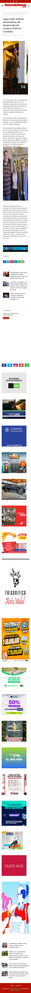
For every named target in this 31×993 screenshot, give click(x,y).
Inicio (4, 13)
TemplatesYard (16, 988)
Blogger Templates (15, 990)
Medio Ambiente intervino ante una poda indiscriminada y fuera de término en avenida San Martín (19, 975)
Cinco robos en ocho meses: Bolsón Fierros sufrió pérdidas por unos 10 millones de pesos (19, 965)
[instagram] (17, 1)
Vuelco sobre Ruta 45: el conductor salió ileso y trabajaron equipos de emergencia (17, 296)
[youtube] (21, 365)
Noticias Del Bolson (9, 35)
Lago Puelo (9, 13)
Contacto (18, 985)
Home (12, 985)
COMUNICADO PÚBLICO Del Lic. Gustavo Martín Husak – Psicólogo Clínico (18, 945)
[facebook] (10, 1)
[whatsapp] (26, 365)
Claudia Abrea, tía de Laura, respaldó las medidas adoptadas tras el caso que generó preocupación (19, 275)
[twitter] (14, 1)
